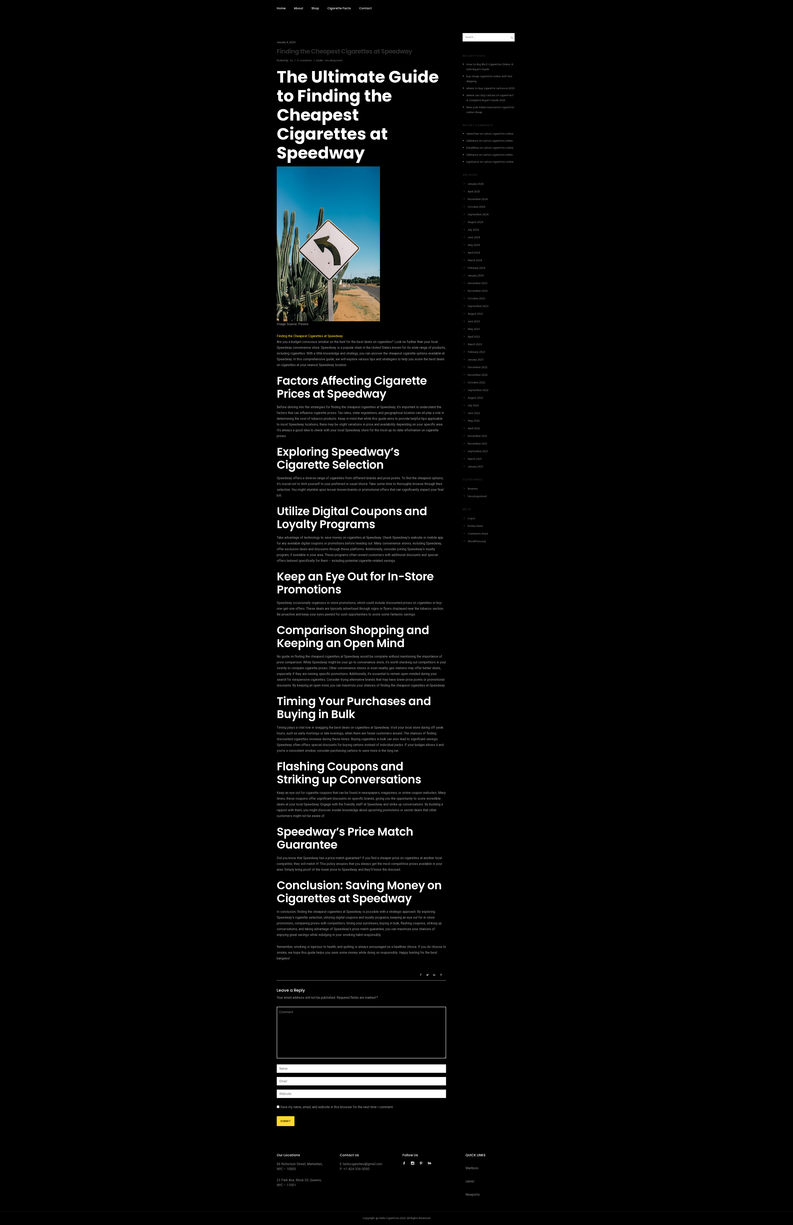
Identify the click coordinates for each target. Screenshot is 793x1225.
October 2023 (476, 298)
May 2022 (474, 421)
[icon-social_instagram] (413, 1163)
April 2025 (474, 191)
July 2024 (473, 230)
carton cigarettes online (498, 134)
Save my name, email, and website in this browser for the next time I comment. (336, 1107)
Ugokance (472, 162)
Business (473, 488)
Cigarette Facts (339, 8)
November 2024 (478, 199)
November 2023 (478, 291)
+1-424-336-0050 (356, 1169)
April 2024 (474, 252)
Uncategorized (333, 60)
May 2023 (474, 329)
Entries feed (475, 526)
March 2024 (475, 260)
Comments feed (478, 533)
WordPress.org (477, 541)
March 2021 (475, 459)
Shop (315, 8)
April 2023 (474, 336)
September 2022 (478, 390)
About (298, 8)
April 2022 (474, 428)
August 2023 (475, 314)
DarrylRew (472, 148)
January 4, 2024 (286, 42)
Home (281, 8)
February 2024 (476, 268)
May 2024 (474, 245)
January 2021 (475, 466)
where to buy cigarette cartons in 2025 (490, 88)
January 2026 (475, 184)
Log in (471, 518)
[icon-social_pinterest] (422, 1163)
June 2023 (474, 321)
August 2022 (475, 398)
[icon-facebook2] (405, 1163)
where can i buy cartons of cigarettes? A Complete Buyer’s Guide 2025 (490, 98)
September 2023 (478, 306)
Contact (365, 8)
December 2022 (477, 367)
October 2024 (476, 207)
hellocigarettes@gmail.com (362, 1164)
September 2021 (478, 451)
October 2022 (476, 382)
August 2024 (475, 222)
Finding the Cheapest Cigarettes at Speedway (344, 51)
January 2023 (475, 359)
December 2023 (477, 283)
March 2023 (475, 344)
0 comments (304, 60)
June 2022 (474, 413)
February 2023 (476, 352)
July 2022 (473, 405)
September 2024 (478, 214)
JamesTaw (472, 134)
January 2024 (476, 275)
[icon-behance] (429, 1163)
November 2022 (478, 375)
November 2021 (477, 443)
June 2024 (474, 237)
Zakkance (472, 141)
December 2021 (477, 436)
